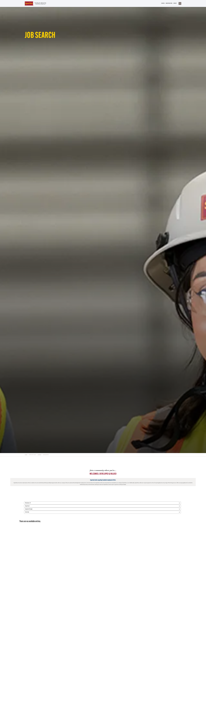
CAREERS (163, 3)
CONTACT (175, 3)
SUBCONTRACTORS (169, 3)
